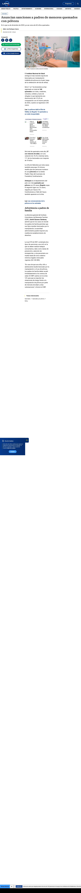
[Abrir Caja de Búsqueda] (78, 3)
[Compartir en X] (6, 40)
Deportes (68, 9)
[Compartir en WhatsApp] (10, 40)
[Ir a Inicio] (5, 3)
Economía (38, 9)
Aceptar (13, 451)
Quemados (27, 298)
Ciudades (59, 9)
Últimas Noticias (5, 886)
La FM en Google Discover (12, 53)
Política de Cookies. (11, 448)
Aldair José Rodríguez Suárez (11, 29)
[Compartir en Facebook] (2, 40)
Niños (26, 301)
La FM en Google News (12, 49)
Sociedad (77, 9)
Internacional (48, 9)
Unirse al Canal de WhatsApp (12, 44)
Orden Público (5, 9)
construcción (77, 886)
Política (16, 9)
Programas (68, 3)
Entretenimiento (27, 9)
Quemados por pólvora (38, 298)
